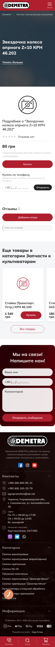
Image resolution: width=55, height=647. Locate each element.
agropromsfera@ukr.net (21, 493)
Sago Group (37, 632)
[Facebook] (20, 465)
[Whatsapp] (24, 536)
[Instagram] (27, 465)
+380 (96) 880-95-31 (20, 482)
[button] (50, 4)
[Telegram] (17, 536)
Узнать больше (12, 62)
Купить (27, 164)
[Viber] (10, 536)
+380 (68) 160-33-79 (20, 488)
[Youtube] (34, 465)
